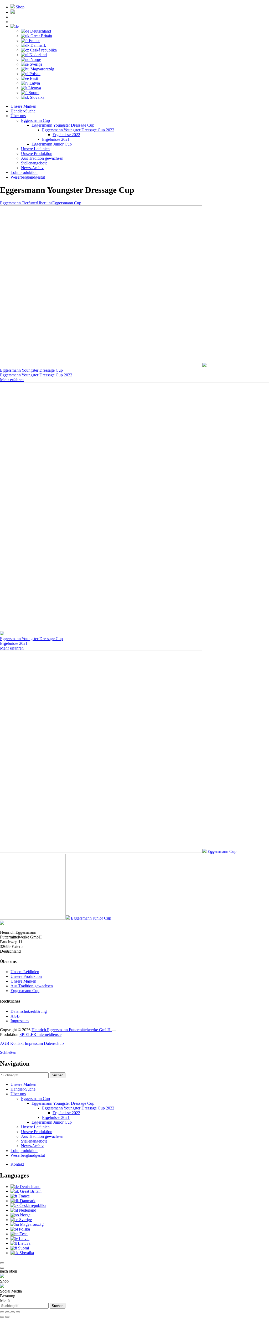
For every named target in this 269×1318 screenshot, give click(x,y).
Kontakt (17, 1043)
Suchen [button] (57, 1075)
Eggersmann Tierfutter (18, 203)
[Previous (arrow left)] (2, 1317)
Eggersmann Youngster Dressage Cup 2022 (78, 130)
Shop (20, 7)
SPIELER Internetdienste (40, 1034)
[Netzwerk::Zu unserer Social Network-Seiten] (13, 12)
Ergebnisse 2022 (66, 134)
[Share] (7, 1312)
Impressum (20, 1021)
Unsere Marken (23, 106)
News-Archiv (32, 167)
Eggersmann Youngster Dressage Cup (63, 125)
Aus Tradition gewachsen (42, 158)
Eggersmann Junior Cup (52, 144)
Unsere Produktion (36, 153)
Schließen (8, 1052)
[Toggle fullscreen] (13, 1312)
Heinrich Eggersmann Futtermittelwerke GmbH (72, 1030)
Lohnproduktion (24, 172)
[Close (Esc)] (2, 1312)
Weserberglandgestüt (28, 177)
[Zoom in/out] (18, 1312)
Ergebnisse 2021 (56, 139)
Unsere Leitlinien (35, 149)
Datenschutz (54, 1043)
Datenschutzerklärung (29, 1011)
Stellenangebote (34, 163)
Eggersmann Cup (35, 120)
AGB (15, 1016)
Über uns (18, 115)
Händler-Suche (23, 111)
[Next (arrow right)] (7, 1317)
